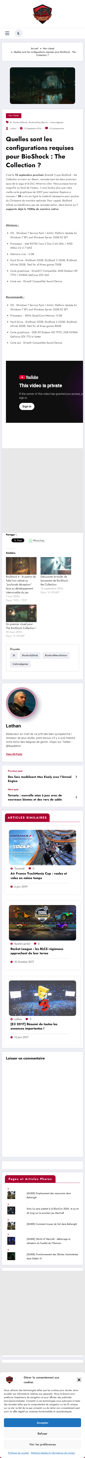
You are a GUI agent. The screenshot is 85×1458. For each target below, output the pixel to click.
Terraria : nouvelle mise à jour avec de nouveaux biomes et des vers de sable (35, 797)
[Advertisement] (42, 490)
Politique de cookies (18, 1453)
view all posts (14, 754)
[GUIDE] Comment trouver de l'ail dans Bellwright (52, 1224)
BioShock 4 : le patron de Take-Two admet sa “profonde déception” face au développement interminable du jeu (21, 584)
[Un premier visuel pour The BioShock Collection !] (21, 613)
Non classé (14, 115)
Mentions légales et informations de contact (53, 1453)
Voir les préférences (42, 1444)
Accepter (42, 1423)
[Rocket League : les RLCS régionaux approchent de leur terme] (42, 922)
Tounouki (19, 868)
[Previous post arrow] (76, 776)
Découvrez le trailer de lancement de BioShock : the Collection (55, 580)
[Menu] (7, 33)
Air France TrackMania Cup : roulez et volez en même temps (38, 875)
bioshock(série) (20, 122)
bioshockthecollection (38, 122)
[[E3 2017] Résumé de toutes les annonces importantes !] (42, 998)
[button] (79, 1380)
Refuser (42, 1433)
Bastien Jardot (22, 944)
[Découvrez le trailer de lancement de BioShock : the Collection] (56, 566)
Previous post (15, 771)
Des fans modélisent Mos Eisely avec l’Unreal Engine (39, 779)
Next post (13, 789)
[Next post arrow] (76, 797)
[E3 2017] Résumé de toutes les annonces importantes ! (33, 1026)
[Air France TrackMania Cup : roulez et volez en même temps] (42, 847)
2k (10, 122)
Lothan (13, 128)
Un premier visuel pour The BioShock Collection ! (21, 626)
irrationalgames (56, 122)
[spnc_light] (19, 33)
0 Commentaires (56, 128)
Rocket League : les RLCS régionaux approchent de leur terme (36, 951)
